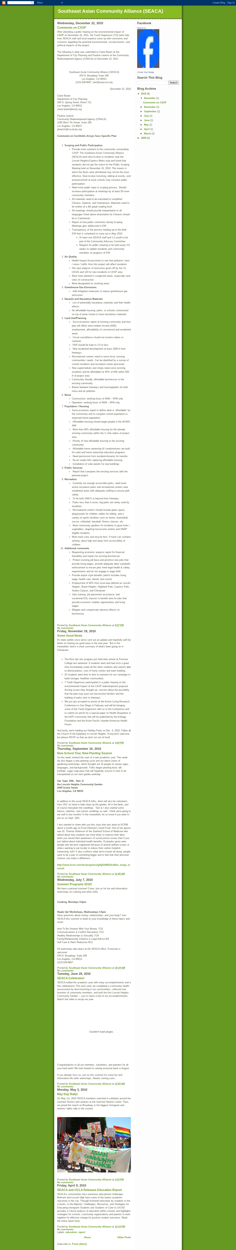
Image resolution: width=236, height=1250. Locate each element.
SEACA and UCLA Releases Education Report (89, 1189)
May (146, 124)
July (147, 115)
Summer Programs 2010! (74, 884)
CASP (60, 35)
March (148, 133)
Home (87, 1237)
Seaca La (141, 28)
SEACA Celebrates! (70, 978)
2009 (144, 138)
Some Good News (69, 635)
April (147, 129)
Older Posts (124, 1237)
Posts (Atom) (79, 1244)
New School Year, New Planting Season (84, 753)
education (71, 1232)
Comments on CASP (71, 27)
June (147, 120)
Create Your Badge (145, 72)
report (81, 1232)
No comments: (65, 628)
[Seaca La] (158, 48)
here (77, 1221)
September (150, 111)
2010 (144, 93)
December (150, 98)
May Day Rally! (67, 1094)
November (150, 107)
